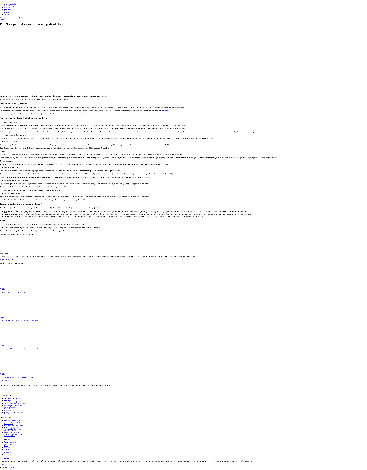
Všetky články (4, 380)
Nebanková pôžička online (12, 427)
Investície (7, 7)
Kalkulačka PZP (9, 9)
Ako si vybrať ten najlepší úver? (13, 405)
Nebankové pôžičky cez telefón (13, 434)
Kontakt (2, 464)
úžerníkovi (165, 110)
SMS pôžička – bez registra (12, 432)
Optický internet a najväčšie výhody (15, 403)
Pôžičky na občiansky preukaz (13, 422)
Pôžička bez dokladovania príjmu (14, 425)
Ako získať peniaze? (10, 407)
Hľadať (21, 18)
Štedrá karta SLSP (9, 436)
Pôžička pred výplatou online (12, 429)
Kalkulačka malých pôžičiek (12, 6)
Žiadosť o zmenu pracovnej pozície (14, 414)
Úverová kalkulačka (10, 4)
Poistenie (6, 12)
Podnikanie (7, 452)
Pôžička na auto (8, 424)
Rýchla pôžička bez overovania (13, 412)
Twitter (2, 259)
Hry (5, 454)
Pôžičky (6, 11)
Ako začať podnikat (10, 431)
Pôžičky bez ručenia (10, 410)
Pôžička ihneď (8, 409)
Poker (5, 456)
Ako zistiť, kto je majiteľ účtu (13, 402)
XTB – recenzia (8, 444)
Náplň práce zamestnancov (12, 420)
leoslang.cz (10, 467)
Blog (12, 259)
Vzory (6, 451)
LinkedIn (7, 259)
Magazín (6, 14)
